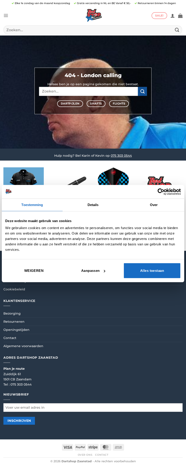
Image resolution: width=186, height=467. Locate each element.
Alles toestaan (152, 271)
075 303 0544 (121, 156)
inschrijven (19, 421)
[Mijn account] (172, 16)
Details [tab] (93, 204)
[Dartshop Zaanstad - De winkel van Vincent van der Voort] (93, 15)
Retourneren (13, 322)
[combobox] (92, 29)
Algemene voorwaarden (23, 346)
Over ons (85, 454)
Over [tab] (154, 204)
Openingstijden (16, 330)
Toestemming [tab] (32, 204)
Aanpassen (90, 271)
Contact (9, 338)
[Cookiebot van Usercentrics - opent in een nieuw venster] (161, 191)
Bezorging (12, 313)
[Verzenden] (177, 29)
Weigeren (34, 271)
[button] (5, 15)
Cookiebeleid (14, 289)
